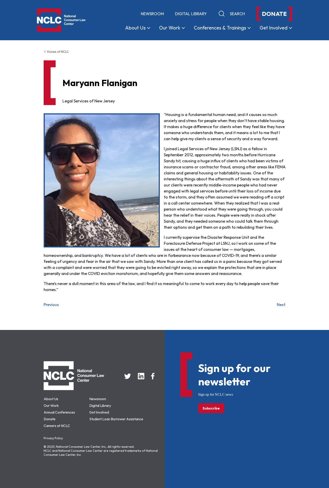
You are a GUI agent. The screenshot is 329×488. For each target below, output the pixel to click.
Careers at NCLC (57, 425)
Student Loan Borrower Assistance (116, 419)
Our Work (51, 405)
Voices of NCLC (57, 52)
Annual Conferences (59, 412)
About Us (51, 399)
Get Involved (99, 412)
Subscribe (211, 408)
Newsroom (152, 13)
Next (281, 304)
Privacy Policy (53, 438)
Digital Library (191, 13)
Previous (51, 304)
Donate (50, 419)
